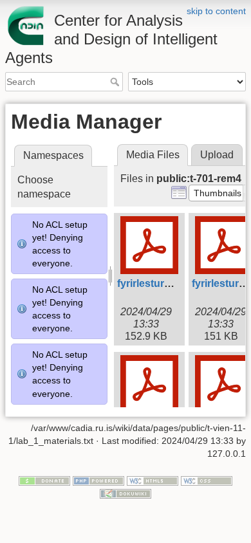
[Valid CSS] (206, 480)
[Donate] (44, 480)
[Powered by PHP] (98, 480)
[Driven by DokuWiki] (125, 493)
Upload (217, 154)
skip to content (216, 11)
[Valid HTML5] (152, 480)
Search (116, 81)
